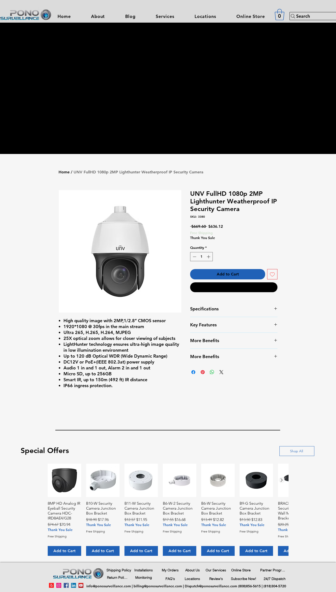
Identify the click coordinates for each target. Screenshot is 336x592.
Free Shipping (201, 233)
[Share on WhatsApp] (212, 372)
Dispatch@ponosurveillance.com (211, 586)
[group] (168, 509)
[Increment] (209, 256)
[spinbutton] (201, 256)
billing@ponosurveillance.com (158, 586)
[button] (165, 16)
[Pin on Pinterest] (203, 372)
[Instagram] (58, 585)
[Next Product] (282, 480)
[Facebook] (66, 585)
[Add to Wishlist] (272, 274)
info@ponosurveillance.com (108, 586)
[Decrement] (194, 256)
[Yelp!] (51, 585)
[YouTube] (80, 585)
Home (64, 172)
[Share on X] (221, 372)
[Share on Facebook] (193, 372)
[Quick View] (64, 480)
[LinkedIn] (73, 585)
